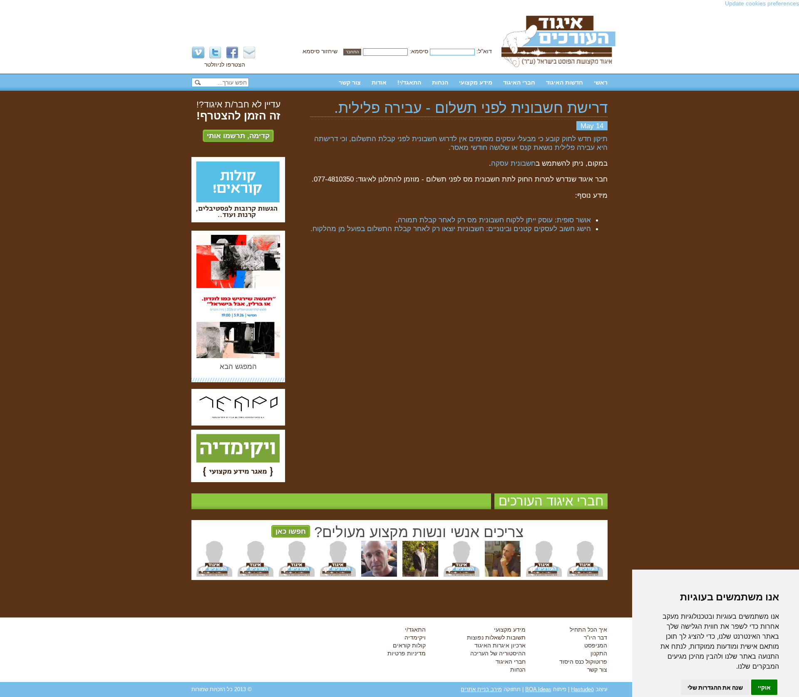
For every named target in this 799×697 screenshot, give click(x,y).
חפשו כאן (290, 531)
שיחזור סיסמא (320, 51)
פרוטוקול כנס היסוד (583, 661)
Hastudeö (582, 689)
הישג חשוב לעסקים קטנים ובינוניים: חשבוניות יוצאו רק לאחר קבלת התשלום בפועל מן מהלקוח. (450, 228)
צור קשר (350, 82)
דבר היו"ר (595, 637)
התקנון (599, 653)
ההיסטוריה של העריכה (498, 653)
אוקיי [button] (764, 687)
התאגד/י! (409, 82)
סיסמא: (418, 51)
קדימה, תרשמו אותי (238, 136)
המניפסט (595, 645)
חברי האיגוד (519, 82)
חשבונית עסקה (513, 163)
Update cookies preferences (762, 3)
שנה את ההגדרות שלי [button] (715, 687)
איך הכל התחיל (588, 629)
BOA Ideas (538, 689)
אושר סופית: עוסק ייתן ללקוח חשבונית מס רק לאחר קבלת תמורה (494, 220)
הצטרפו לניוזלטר (224, 64)
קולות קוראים (409, 645)
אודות (379, 82)
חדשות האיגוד (564, 82)
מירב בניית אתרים (481, 689)
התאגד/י (415, 629)
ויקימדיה (415, 637)
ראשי (601, 82)
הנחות (440, 82)
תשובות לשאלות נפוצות (496, 637)
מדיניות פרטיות (406, 653)
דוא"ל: (484, 51)
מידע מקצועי (475, 82)
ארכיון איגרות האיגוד (500, 645)
